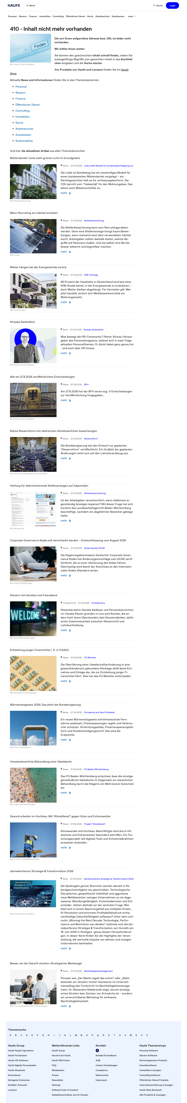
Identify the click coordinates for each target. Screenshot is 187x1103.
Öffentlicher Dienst (27, 105)
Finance (20, 99)
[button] (172, 5)
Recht (19, 123)
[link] (12, 16)
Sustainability (24, 141)
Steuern (20, 93)
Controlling (22, 111)
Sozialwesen (23, 135)
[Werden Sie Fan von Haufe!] (97, 1050)
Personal (21, 87)
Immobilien (22, 117)
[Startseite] (15, 5)
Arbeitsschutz (24, 129)
